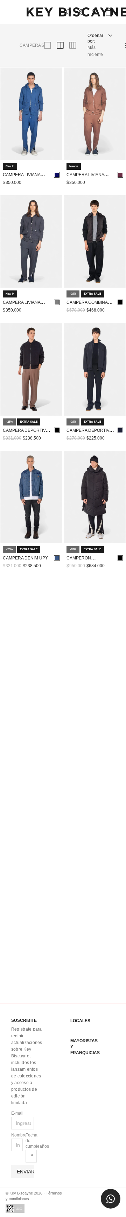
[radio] (11, 41)
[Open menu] (87, 9)
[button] (101, 9)
